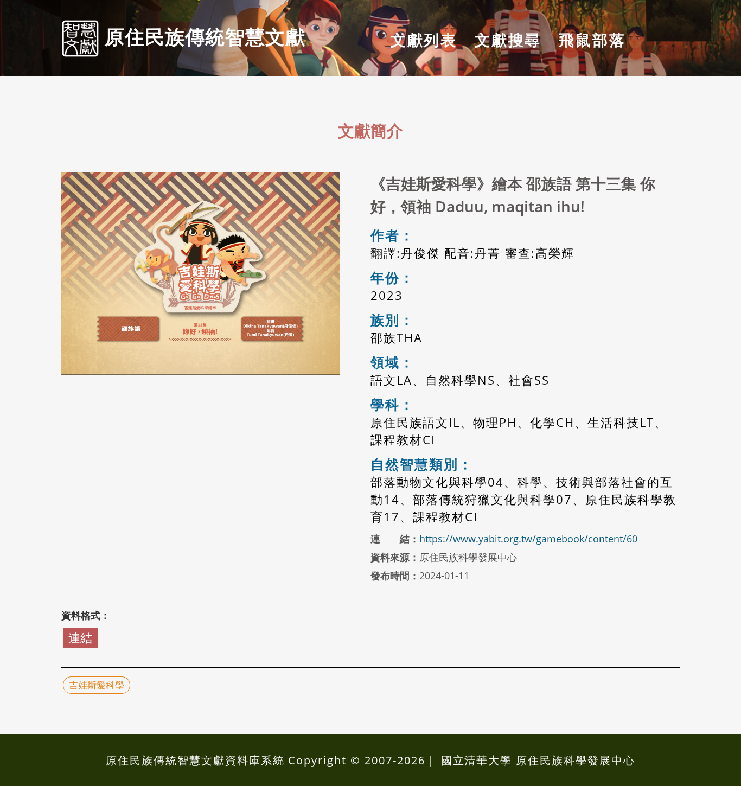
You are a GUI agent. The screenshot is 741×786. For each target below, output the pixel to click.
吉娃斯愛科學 (96, 685)
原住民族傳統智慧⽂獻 (202, 36)
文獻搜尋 (508, 39)
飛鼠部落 (592, 39)
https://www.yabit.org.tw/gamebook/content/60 (528, 538)
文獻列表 (424, 39)
